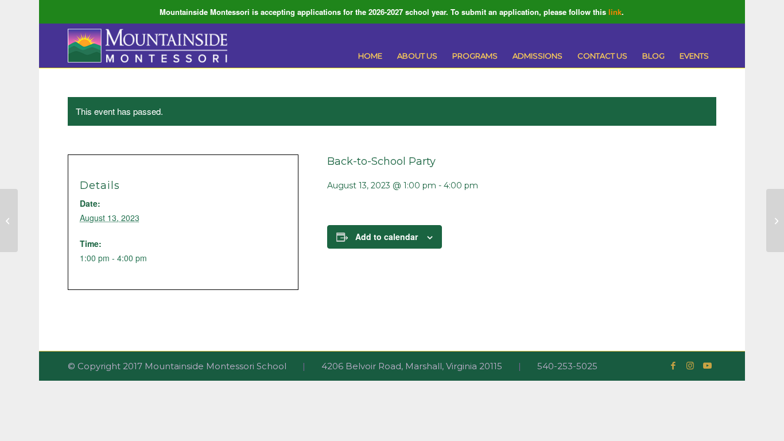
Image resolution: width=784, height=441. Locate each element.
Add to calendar (386, 236)
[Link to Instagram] (690, 365)
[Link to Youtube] (707, 365)
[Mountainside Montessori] (147, 46)
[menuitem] (370, 56)
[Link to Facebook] (673, 365)
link (615, 11)
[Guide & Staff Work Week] (9, 220)
